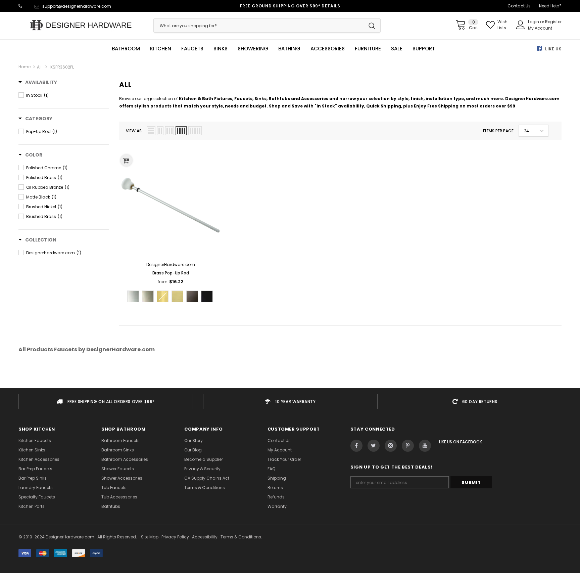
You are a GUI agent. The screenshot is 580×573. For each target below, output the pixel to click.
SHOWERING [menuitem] (253, 48)
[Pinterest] (408, 446)
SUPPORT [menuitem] (424, 48)
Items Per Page (498, 131)
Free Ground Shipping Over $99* (290, 6)
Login (534, 22)
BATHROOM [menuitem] (126, 48)
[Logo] (80, 25)
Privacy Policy (175, 537)
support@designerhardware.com (76, 6)
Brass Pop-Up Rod (170, 273)
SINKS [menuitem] (220, 48)
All (39, 67)
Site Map (149, 537)
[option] (105, 401)
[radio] (133, 296)
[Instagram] (391, 446)
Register (553, 22)
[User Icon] (520, 24)
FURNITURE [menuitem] (368, 48)
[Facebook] (356, 446)
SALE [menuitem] (396, 48)
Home (24, 67)
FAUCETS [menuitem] (192, 48)
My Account (540, 28)
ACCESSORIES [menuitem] (327, 48)
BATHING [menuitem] (289, 48)
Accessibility (205, 537)
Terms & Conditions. (241, 537)
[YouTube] (425, 446)
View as (134, 131)
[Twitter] (374, 446)
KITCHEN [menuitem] (160, 48)
